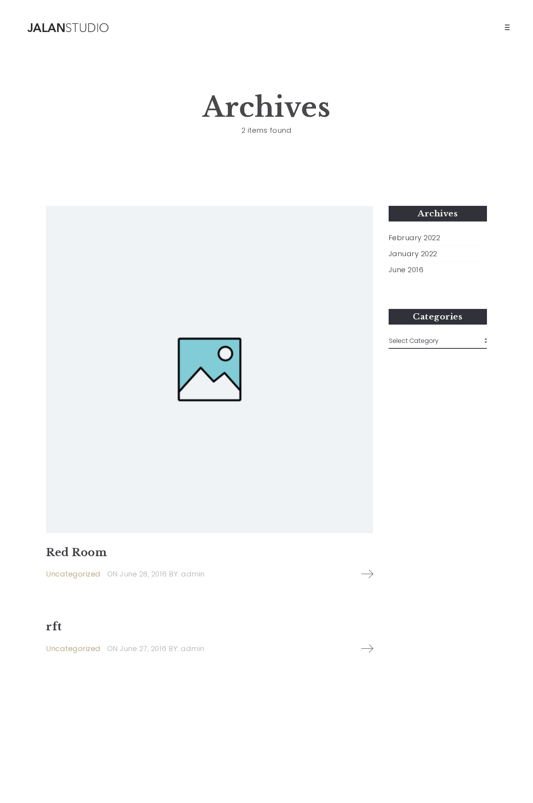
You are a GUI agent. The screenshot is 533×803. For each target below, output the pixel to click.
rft (54, 626)
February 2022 (415, 238)
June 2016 (406, 270)
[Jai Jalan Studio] (70, 27)
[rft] (367, 649)
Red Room (76, 552)
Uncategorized (73, 574)
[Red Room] (209, 369)
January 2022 (413, 254)
